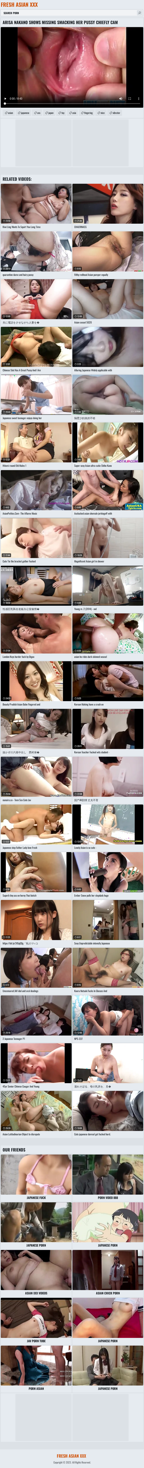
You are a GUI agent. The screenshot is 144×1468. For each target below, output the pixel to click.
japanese (25, 113)
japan (50, 113)
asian (10, 113)
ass (38, 113)
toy (63, 113)
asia (74, 113)
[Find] (139, 12)
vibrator (116, 113)
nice (103, 113)
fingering (88, 113)
